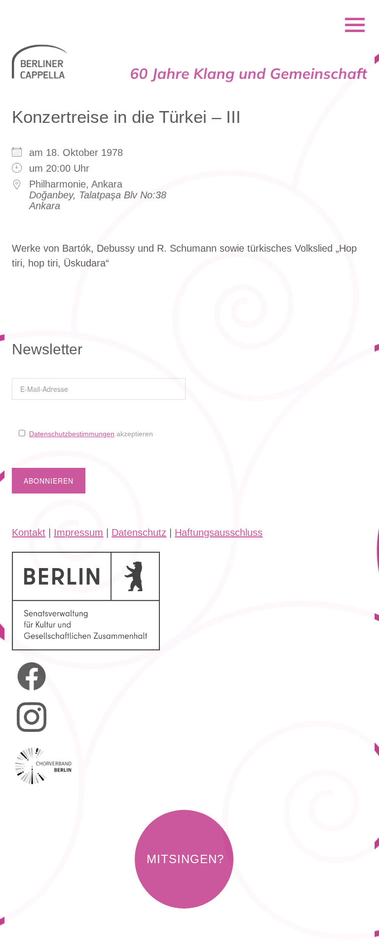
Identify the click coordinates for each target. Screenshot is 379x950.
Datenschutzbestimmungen (71, 434)
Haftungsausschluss (219, 532)
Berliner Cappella (65, 11)
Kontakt (28, 532)
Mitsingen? (185, 859)
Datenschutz (139, 532)
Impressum (78, 532)
